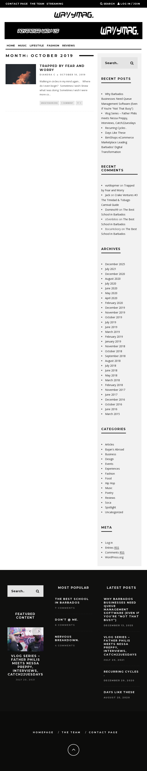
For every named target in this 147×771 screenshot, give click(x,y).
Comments (114, 552)
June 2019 (111, 327)
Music (22, 45)
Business (110, 454)
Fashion (53, 45)
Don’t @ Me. (66, 619)
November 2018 (115, 346)
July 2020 (110, 283)
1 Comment (67, 103)
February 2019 (114, 336)
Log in (109, 542)
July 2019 (110, 322)
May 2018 (111, 375)
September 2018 (115, 356)
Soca (108, 502)
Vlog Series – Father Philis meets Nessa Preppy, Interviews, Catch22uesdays (119, 118)
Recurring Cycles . (116, 128)
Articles (109, 444)
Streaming (55, 3)
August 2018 (113, 361)
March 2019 (112, 332)
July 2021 (110, 269)
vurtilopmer (112, 185)
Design (109, 459)
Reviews (68, 45)
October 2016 (113, 404)
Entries (112, 547)
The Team (37, 3)
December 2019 (115, 307)
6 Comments (65, 625)
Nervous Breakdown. (67, 638)
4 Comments (65, 645)
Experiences (112, 468)
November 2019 (115, 312)
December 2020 (115, 274)
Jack (107, 195)
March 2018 (112, 380)
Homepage (43, 732)
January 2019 (113, 341)
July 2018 (110, 365)
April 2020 (111, 298)
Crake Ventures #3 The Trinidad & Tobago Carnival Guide (119, 199)
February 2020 (114, 303)
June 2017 (111, 394)
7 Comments (65, 608)
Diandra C (47, 74)
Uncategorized (49, 103)
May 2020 (111, 293)
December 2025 (115, 264)
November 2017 (115, 390)
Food (108, 478)
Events (109, 464)
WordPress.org (114, 557)
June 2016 (111, 409)
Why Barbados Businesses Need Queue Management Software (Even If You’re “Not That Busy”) (122, 609)
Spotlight (110, 507)
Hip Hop (110, 483)
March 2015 (112, 414)
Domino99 (111, 209)
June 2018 (111, 370)
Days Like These (115, 132)
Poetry (109, 493)
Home (11, 45)
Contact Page (17, 3)
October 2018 (113, 351)
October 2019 (113, 317)
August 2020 (113, 278)
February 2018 (114, 385)
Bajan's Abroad (114, 449)
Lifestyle (37, 45)
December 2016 (115, 399)
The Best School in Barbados (72, 600)
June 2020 (111, 288)
